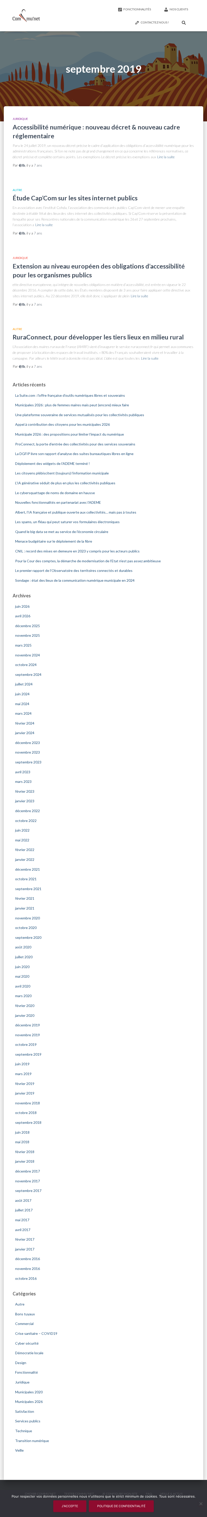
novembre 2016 (27, 1268)
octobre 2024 (26, 664)
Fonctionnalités (137, 9)
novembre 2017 (27, 1181)
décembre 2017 (27, 1171)
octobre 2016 (26, 1278)
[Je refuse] (200, 1503)
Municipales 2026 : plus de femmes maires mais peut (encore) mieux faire (72, 405)
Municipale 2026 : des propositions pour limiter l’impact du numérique (69, 434)
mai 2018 (22, 1142)
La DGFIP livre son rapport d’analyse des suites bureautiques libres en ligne (74, 453)
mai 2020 (22, 976)
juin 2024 (22, 694)
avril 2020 (22, 986)
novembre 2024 (27, 655)
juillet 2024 (24, 684)
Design (20, 1363)
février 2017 (24, 1239)
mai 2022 (22, 840)
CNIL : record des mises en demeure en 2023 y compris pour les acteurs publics (77, 551)
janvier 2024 (24, 733)
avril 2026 (22, 616)
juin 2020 (22, 967)
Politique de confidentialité (121, 1506)
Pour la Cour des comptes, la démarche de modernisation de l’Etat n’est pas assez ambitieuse (88, 561)
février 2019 (24, 1083)
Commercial (24, 1323)
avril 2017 (22, 1230)
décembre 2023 (27, 742)
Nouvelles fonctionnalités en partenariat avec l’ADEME (58, 502)
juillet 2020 (24, 957)
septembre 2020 (28, 937)
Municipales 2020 (29, 1392)
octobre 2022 (26, 820)
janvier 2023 (24, 801)
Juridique (20, 119)
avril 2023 (22, 772)
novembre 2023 (27, 752)
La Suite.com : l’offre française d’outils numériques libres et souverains (70, 395)
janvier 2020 (24, 1015)
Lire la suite (166, 157)
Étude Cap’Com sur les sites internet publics (75, 198)
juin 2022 (22, 830)
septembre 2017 (28, 1190)
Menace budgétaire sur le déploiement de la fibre (53, 541)
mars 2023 (23, 781)
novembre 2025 (27, 635)
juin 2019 (22, 1064)
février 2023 (24, 791)
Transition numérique (32, 1441)
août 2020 (23, 947)
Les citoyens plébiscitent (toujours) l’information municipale (62, 473)
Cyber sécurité (27, 1343)
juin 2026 (22, 606)
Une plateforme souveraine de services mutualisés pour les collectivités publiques (79, 415)
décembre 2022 (27, 811)
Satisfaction (24, 1411)
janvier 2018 (24, 1161)
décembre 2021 (27, 869)
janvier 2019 (24, 1093)
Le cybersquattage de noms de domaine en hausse (55, 493)
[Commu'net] (26, 15)
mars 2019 (23, 1074)
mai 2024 (22, 704)
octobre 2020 (26, 927)
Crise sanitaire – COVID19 (36, 1333)
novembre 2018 (27, 1103)
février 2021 (24, 898)
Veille (19, 1450)
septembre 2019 (28, 1054)
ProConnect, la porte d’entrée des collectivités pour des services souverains (75, 444)
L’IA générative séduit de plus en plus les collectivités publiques (65, 483)
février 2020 (24, 1005)
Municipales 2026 (29, 1401)
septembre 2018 (28, 1122)
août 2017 (23, 1200)
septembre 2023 (28, 762)
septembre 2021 (28, 889)
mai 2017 (22, 1220)
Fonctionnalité (26, 1372)
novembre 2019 (27, 1035)
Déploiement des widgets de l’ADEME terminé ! (52, 463)
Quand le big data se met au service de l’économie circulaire (61, 531)
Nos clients (179, 9)
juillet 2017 (24, 1210)
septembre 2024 (28, 674)
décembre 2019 (27, 1025)
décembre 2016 (27, 1259)
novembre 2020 (27, 918)
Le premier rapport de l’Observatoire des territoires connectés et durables (74, 570)
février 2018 (24, 1152)
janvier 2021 (24, 908)
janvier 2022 (24, 859)
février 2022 (24, 849)
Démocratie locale (29, 1353)
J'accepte (70, 1506)
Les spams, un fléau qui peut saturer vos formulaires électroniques (67, 522)
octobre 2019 (26, 1044)
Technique (23, 1431)
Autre (17, 190)
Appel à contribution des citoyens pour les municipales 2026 (62, 424)
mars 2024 (23, 713)
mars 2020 (23, 996)
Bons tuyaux (25, 1314)
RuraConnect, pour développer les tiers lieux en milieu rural (98, 337)
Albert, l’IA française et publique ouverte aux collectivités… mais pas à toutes (75, 512)
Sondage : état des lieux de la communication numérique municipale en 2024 (75, 580)
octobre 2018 (26, 1112)
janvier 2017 (24, 1249)
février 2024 (24, 723)
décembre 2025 (27, 626)
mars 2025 (23, 645)
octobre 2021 (26, 879)
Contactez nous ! (155, 22)
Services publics (27, 1421)
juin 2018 (22, 1132)
